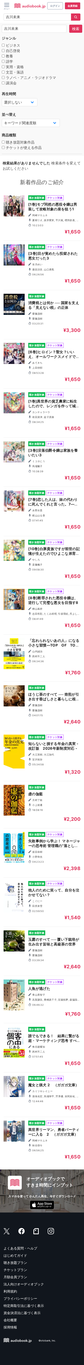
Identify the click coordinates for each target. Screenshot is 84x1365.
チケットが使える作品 (23, 147)
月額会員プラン (15, 1277)
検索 (75, 28)
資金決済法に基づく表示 (22, 1313)
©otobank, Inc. (47, 1340)
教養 (9, 56)
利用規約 (10, 1291)
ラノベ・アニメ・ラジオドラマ (30, 77)
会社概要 (10, 1320)
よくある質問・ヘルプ (20, 1248)
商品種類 (9, 135)
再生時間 (9, 93)
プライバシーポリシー (20, 1298)
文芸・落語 (14, 72)
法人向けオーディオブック (24, 1284)
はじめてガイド (15, 1255)
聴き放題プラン (15, 1263)
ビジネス (12, 45)
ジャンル (9, 38)
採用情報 (10, 1327)
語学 (9, 61)
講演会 (11, 83)
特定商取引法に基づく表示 (24, 1306)
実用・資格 (14, 67)
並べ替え (9, 114)
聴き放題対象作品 (19, 142)
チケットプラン (15, 1270)
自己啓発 (12, 50)
